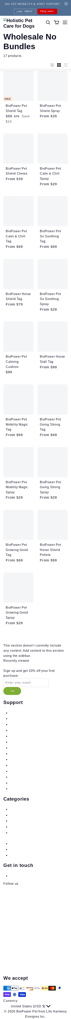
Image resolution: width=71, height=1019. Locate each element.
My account (18, 788)
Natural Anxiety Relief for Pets (32, 809)
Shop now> (47, 11)
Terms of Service (22, 765)
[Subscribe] (12, 691)
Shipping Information (25, 718)
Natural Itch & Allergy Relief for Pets (37, 821)
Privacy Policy (20, 759)
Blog (12, 753)
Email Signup (19, 724)
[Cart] (56, 22)
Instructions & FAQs (24, 712)
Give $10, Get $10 (23, 783)
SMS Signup (19, 730)
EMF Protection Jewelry (27, 855)
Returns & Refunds (24, 736)
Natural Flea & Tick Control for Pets (36, 815)
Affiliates (16, 742)
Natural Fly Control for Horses (32, 843)
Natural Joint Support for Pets (32, 826)
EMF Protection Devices (28, 849)
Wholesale (17, 747)
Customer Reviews (23, 771)
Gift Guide (17, 777)
